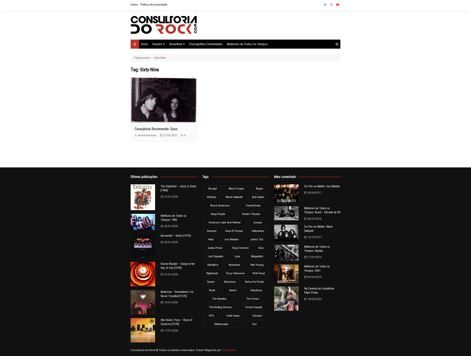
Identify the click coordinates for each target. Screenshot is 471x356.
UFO (211, 315)
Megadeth (257, 256)
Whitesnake (221, 324)
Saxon (233, 290)
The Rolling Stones (220, 307)
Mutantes (234, 264)
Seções (157, 44)
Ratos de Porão (254, 281)
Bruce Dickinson (220, 205)
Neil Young (257, 264)
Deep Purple (218, 214)
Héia (210, 239)
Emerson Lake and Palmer (225, 222)
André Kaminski (147, 135)
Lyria (237, 256)
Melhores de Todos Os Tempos (247, 44)
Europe (258, 222)
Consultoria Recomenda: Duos (156, 129)
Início (144, 44)
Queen (211, 281)
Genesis (212, 231)
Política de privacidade (153, 4)
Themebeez (229, 350)
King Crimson (240, 248)
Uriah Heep (233, 315)
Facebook (319, 5)
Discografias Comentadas (205, 44)
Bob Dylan (258, 197)
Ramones (230, 281)
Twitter (325, 4)
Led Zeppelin (215, 256)
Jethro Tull (256, 239)
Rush (212, 290)
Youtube (337, 4)
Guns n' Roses (234, 231)
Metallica (213, 264)
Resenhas (175, 44)
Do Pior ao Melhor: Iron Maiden (322, 186)
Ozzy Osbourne (235, 273)
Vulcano (257, 315)
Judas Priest (214, 248)
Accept (212, 188)
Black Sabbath (234, 197)
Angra (259, 188)
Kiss (261, 248)
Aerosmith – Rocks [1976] (176, 235)
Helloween (258, 231)
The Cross (252, 298)
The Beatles (219, 298)
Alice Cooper (236, 188)
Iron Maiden (232, 239)
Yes (254, 324)
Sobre (134, 4)
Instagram (331, 4)
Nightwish (212, 273)
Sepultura (256, 290)
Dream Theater (251, 214)
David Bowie (253, 205)
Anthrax (211, 197)
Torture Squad (253, 307)
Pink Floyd (259, 273)
